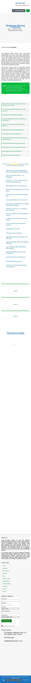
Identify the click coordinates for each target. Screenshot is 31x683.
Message (5, 446)
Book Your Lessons (7, 578)
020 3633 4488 (16, 474)
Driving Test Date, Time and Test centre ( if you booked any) (15, 437)
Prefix (4, 400)
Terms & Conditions (7, 583)
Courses (15, 290)
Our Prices (5, 568)
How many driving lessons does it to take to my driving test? (14, 119)
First (13, 400)
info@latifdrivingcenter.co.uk (11, 475)
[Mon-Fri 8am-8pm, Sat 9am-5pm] (3, 680)
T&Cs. (8, 461)
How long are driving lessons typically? (12, 114)
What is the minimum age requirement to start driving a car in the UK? (14, 104)
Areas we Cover (6, 570)
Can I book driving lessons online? (11, 155)
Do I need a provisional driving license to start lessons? (14, 110)
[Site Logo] (5, 3)
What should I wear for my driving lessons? (13, 129)
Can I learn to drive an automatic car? (12, 133)
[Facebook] (2, 645)
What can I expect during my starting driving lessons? (14, 125)
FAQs (4, 576)
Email (6, 408)
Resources (5, 586)
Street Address (6, 413)
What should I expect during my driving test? (14, 143)
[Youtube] (8, 645)
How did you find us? (9, 442)
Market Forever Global (24, 679)
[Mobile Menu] (28, 10)
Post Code (24, 413)
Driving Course (6, 422)
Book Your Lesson (19, 10)
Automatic (7, 429)
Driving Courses (6, 581)
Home (4, 565)
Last (4, 402)
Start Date (5, 432)
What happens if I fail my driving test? (12, 151)
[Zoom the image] (15, 512)
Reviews (15, 316)
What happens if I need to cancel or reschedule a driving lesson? (15, 138)
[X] (5, 645)
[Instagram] (11, 645)
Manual (6, 430)
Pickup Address (6, 417)
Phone (6, 404)
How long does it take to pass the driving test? (14, 147)
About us (15, 304)
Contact (4, 591)
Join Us (4, 588)
